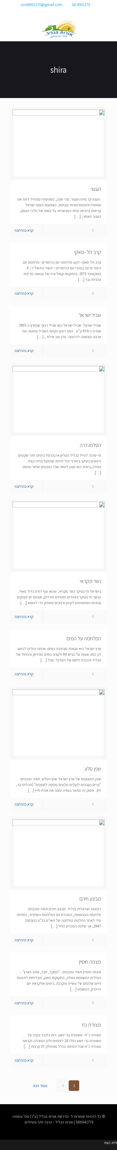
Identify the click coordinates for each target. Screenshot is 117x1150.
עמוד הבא (40, 1085)
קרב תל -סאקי (87, 252)
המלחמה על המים (84, 638)
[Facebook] (71, 12)
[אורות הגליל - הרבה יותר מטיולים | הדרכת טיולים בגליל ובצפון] (58, 29)
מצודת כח (91, 1024)
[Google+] (62, 12)
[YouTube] (54, 12)
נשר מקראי (90, 581)
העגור (95, 188)
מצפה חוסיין (90, 961)
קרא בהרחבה (23, 230)
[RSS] (46, 12)
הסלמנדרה (90, 445)
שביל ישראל (90, 315)
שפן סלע (93, 768)
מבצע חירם (90, 898)
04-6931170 (81, 4)
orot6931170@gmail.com (41, 4)
